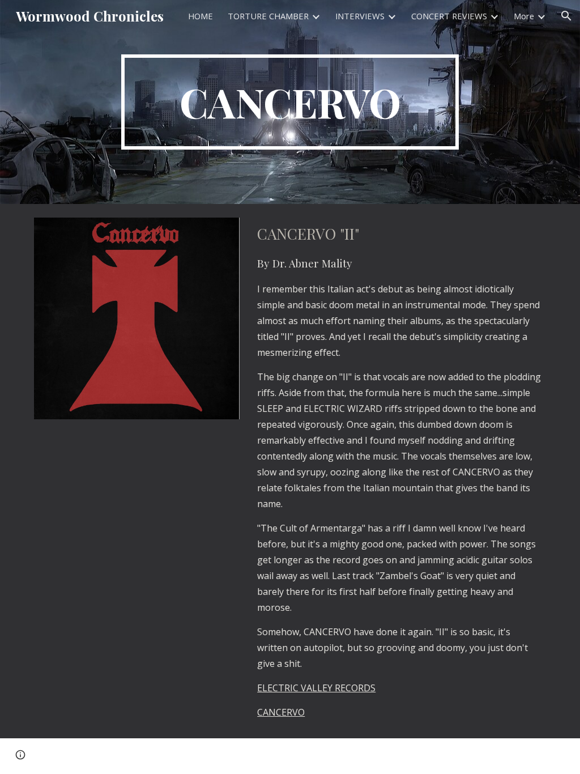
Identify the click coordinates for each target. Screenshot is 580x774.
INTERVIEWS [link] (360, 16)
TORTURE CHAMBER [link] (268, 16)
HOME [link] (200, 16)
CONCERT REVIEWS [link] (449, 16)
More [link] (524, 16)
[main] (289, 102)
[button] (566, 15)
